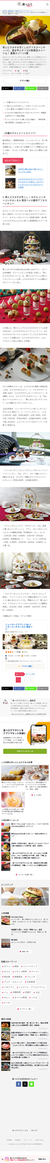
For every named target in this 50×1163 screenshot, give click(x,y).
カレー (7, 997)
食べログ (34, 1130)
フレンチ (31, 977)
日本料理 (31, 982)
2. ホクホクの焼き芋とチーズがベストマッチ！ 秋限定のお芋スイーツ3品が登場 (25, 114)
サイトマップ (28, 1140)
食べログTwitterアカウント (25, 1084)
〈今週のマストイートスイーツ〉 (17, 102)
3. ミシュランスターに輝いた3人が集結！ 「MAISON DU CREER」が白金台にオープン (25, 121)
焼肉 (16, 966)
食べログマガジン (25, 4)
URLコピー (43, 88)
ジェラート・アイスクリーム (32, 987)
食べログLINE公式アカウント (31, 1084)
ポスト (6, 88)
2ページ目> (25, 674)
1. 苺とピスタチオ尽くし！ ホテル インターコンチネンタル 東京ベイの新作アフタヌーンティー (25, 107)
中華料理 (16, 992)
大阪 (18, 71)
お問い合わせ (39, 1140)
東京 (26, 71)
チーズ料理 (17, 73)
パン (6, 992)
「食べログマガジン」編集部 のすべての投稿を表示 (28, 714)
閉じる (2, 1159)
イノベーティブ (30, 966)
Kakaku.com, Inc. (15, 1144)
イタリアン (9, 987)
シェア (18, 88)
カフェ (7, 73)
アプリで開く (19, 666)
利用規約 (18, 1140)
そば (38, 992)
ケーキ (7, 1003)
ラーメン (35, 971)
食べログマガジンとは (20, 1130)
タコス (7, 971)
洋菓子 (27, 73)
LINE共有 (31, 88)
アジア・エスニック (13, 982)
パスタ (34, 997)
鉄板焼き (18, 977)
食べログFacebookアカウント (18, 1084)
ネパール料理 (20, 997)
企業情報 (9, 1140)
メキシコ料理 (20, 971)
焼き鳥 (7, 977)
